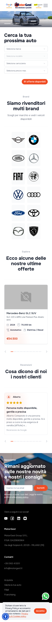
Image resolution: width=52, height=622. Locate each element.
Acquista (8, 580)
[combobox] (26, 49)
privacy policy (22, 497)
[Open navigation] (45, 5)
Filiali (6, 589)
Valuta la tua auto (12, 585)
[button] (5, 616)
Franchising (9, 594)
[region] (26, 319)
